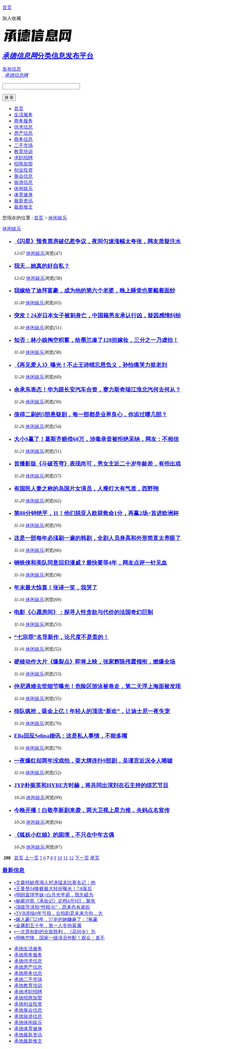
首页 (7, 7)
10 (59, 857)
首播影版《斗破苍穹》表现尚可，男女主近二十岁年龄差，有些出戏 (97, 463)
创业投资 (23, 170)
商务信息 (23, 139)
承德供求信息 (28, 960)
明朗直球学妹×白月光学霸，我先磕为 (53, 894)
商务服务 (23, 120)
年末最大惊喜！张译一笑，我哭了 (55, 587)
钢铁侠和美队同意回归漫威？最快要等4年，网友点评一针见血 (90, 563)
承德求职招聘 (28, 991)
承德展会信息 (28, 1010)
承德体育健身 (28, 1028)
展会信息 (23, 176)
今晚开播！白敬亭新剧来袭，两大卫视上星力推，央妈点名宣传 (92, 810)
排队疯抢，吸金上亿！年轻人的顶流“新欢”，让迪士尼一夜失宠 (92, 711)
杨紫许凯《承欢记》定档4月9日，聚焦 (54, 900)
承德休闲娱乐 (28, 1022)
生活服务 (23, 114)
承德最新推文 (28, 1040)
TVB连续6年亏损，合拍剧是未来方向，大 (58, 913)
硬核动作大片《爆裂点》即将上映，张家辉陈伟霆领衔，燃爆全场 (94, 662)
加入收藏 (11, 18)
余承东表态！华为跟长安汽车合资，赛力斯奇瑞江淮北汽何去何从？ (97, 389)
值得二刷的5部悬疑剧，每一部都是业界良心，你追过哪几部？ (90, 414)
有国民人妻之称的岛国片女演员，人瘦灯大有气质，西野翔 (86, 488)
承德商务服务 (28, 954)
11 (65, 857)
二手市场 (23, 145)
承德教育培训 (28, 985)
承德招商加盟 (28, 997)
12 (71, 857)
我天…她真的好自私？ (42, 266)
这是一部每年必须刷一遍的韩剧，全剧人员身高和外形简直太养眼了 (97, 538)
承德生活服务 (28, 948)
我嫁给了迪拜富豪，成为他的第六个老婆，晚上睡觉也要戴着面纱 (94, 290)
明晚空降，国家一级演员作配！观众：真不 (59, 937)
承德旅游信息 (28, 1016)
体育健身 (23, 194)
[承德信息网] (39, 42)
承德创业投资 (28, 1004)
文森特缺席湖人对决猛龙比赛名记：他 (54, 882)
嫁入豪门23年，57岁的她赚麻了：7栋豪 (56, 919)
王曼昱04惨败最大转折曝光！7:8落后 (53, 888)
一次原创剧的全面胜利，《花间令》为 (54, 931)
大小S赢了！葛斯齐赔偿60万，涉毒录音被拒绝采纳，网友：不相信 (96, 439)
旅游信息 (23, 182)
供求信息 (23, 126)
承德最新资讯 (28, 1034)
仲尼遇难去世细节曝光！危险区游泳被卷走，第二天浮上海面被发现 (97, 686)
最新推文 (23, 206)
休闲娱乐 (23, 188)
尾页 (95, 857)
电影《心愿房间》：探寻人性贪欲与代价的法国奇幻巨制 (83, 612)
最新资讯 (23, 200)
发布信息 (11, 68)
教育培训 (23, 151)
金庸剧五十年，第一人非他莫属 (47, 925)
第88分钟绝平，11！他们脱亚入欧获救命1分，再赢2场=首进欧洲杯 (96, 513)
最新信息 (13, 870)
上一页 (32, 857)
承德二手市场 (28, 979)
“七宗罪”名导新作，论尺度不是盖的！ (61, 637)
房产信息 (23, 133)
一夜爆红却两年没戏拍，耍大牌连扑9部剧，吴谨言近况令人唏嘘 (93, 761)
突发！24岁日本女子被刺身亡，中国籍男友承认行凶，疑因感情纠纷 (97, 315)
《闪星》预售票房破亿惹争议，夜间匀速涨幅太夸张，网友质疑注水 (97, 241)
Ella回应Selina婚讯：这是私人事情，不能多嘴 (70, 736)
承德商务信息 (28, 973)
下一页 (82, 857)
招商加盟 (23, 163)
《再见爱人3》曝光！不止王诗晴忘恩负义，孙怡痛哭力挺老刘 (90, 365)
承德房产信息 (28, 967)
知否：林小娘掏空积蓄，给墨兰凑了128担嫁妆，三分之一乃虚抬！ (96, 340)
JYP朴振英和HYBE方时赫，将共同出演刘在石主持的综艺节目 (91, 785)
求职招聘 (23, 157)
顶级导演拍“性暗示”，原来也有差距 (52, 907)
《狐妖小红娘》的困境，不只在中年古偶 (64, 835)
